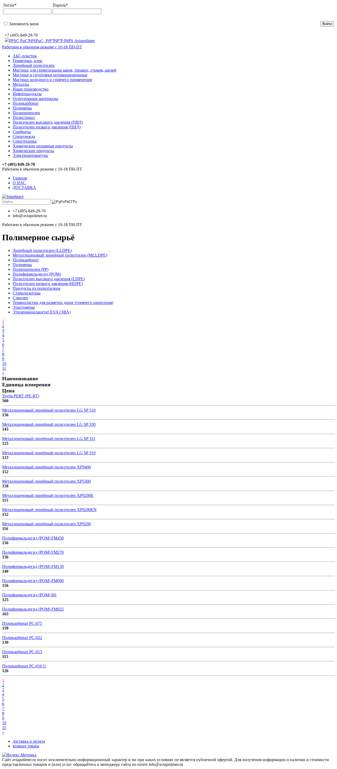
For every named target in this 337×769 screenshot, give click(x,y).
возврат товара (26, 746)
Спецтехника (25, 141)
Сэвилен (20, 298)
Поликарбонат (26, 103)
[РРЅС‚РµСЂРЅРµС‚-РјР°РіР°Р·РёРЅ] (50, 40)
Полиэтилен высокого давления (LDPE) (49, 279)
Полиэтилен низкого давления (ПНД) (47, 127)
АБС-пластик (25, 56)
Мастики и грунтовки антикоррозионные (50, 75)
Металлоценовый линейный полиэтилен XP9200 (46, 524)
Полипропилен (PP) (30, 269)
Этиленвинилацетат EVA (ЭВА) (42, 312)
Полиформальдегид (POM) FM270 (33, 552)
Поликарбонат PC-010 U (24, 666)
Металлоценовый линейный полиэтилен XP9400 (46, 467)
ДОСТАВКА (24, 187)
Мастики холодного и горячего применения (52, 79)
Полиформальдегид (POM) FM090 (33, 580)
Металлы (21, 84)
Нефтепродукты (27, 94)
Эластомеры (24, 307)
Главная (20, 178)
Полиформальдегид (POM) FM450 (33, 538)
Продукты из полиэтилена (36, 288)
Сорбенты (22, 131)
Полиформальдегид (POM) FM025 (33, 609)
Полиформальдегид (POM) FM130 (33, 566)
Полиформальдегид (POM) (37, 274)
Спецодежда (24, 136)
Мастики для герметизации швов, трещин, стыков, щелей (64, 70)
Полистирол (24, 117)
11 (4, 368)
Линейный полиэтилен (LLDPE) (42, 250)
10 (4, 363)
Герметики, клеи (27, 60)
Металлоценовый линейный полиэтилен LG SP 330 (49, 424)
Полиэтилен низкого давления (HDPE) (48, 283)
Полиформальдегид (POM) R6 (29, 595)
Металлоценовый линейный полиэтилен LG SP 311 (48, 438)
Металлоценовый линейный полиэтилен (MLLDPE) (60, 255)
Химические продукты (33, 150)
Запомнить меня (23, 24)
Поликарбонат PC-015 (22, 652)
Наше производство (30, 89)
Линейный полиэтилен (33, 65)
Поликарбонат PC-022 (22, 637)
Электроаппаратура (30, 155)
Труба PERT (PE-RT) (20, 396)
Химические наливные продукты (43, 146)
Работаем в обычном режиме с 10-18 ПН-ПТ (42, 47)
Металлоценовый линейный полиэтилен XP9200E (47, 495)
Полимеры (22, 108)
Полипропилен (26, 113)
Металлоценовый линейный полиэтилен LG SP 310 (49, 453)
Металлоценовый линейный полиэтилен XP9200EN (49, 509)
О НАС (19, 183)
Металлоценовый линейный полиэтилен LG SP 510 (49, 410)
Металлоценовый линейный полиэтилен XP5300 (46, 481)
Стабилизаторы (27, 293)
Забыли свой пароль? (156, 23)
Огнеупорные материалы (35, 98)
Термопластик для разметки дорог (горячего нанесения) (63, 302)
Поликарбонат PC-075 (22, 623)
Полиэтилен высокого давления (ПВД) (48, 122)
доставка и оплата (29, 741)
